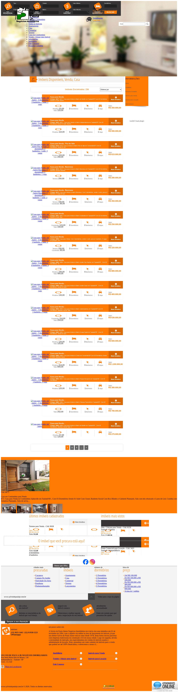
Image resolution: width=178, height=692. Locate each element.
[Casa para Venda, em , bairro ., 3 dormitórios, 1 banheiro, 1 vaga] (40, 382)
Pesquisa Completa (35, 46)
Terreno (31, 33)
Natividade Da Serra (43, 581)
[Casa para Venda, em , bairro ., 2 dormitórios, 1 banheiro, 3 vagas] (40, 405)
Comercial (32, 30)
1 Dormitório (101, 575)
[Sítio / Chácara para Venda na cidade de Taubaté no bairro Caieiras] (110, 526)
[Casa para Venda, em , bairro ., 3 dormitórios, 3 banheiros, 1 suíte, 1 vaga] (40, 291)
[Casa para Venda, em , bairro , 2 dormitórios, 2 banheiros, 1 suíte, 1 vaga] (40, 104)
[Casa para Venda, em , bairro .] (40, 426)
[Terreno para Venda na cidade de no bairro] (38, 525)
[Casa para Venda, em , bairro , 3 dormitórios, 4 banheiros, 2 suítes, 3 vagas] (40, 268)
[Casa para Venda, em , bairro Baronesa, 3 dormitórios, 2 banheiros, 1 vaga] (40, 174)
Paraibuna (39, 583)
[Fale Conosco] (24, 617)
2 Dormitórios (101, 578)
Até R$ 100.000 (131, 575)
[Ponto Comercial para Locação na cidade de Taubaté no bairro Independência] (110, 547)
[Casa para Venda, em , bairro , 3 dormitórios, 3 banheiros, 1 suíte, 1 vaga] (40, 128)
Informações (33, 39)
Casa (67, 578)
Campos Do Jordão (42, 578)
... (81, 448)
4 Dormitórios (101, 583)
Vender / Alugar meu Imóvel (39, 37)
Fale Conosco (33, 43)
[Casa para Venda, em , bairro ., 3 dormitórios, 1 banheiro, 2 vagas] (40, 312)
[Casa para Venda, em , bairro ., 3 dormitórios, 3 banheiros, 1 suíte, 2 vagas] (40, 337)
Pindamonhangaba (42, 586)
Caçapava (39, 575)
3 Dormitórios (101, 581)
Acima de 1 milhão (132, 591)
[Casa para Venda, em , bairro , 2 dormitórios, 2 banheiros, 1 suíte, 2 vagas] (40, 221)
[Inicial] (27, 22)
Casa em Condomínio (36, 35)
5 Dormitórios (101, 586)
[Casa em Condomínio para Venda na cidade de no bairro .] (25, 490)
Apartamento (70, 575)
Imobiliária (32, 41)
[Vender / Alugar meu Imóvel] (63, 617)
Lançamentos (70, 586)
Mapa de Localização (13, 667)
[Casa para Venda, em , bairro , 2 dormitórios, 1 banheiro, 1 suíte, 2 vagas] (40, 244)
